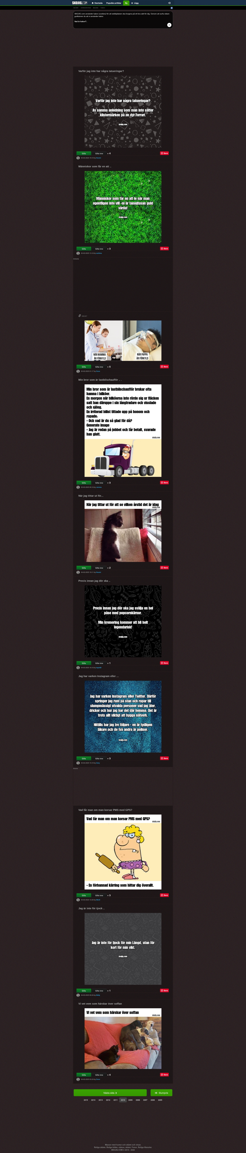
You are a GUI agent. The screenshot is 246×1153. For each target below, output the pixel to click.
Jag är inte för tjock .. (91, 908)
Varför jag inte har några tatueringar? (101, 71)
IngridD (98, 667)
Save (166, 153)
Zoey (98, 763)
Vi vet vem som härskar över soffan (100, 1003)
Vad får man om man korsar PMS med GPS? (105, 810)
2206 (153, 1100)
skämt (75, 8)
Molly (98, 995)
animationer (86, 8)
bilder (95, 8)
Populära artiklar (113, 3)
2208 (138, 1100)
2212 (108, 1100)
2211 (116, 1100)
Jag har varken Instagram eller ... (98, 676)
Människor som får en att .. (94, 166)
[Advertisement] (123, 48)
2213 (101, 1100)
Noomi (98, 158)
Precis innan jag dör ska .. (94, 580)
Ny (126, 3)
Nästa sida (109, 1092)
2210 (123, 1100)
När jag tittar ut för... (90, 495)
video (102, 8)
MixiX (98, 900)
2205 (160, 1100)
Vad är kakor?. (80, 21)
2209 (130, 1100)
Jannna (99, 487)
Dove (98, 371)
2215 (86, 1100)
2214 (93, 1100)
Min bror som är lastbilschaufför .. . (100, 379)
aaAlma (99, 253)
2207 (145, 1100)
